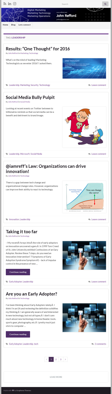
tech (36, 344)
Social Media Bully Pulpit (30, 97)
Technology (33, 53)
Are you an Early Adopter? (31, 293)
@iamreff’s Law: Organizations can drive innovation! (46, 168)
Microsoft (25, 154)
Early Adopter (15, 281)
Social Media (25, 102)
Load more (56, 377)
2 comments (100, 344)
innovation (14, 219)
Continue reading (17, 272)
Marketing (24, 53)
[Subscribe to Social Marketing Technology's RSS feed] (5, 3)
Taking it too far (21, 231)
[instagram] (14, 3)
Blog (13, 25)
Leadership (14, 85)
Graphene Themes (23, 390)
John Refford (13, 53)
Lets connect (25, 25)
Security (34, 85)
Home (5, 25)
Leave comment (99, 85)
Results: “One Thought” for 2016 (38, 48)
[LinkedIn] (9, 3)
